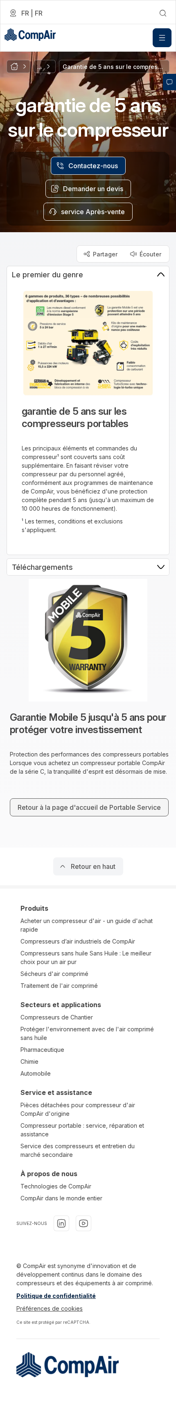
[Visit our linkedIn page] (61, 1223)
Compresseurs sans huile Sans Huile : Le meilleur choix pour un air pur (85, 957)
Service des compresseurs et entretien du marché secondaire (77, 1150)
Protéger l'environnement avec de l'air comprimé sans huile (87, 1033)
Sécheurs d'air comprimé (54, 973)
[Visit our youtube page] (83, 1223)
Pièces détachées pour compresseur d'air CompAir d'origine (77, 1109)
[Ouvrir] (162, 37)
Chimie (29, 1061)
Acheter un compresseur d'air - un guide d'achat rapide (86, 925)
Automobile (35, 1073)
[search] (162, 13)
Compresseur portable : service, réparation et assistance (82, 1130)
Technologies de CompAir (55, 1186)
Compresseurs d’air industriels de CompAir (77, 941)
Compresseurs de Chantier (56, 1017)
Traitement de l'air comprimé (59, 985)
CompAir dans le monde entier (61, 1198)
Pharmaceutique (42, 1049)
